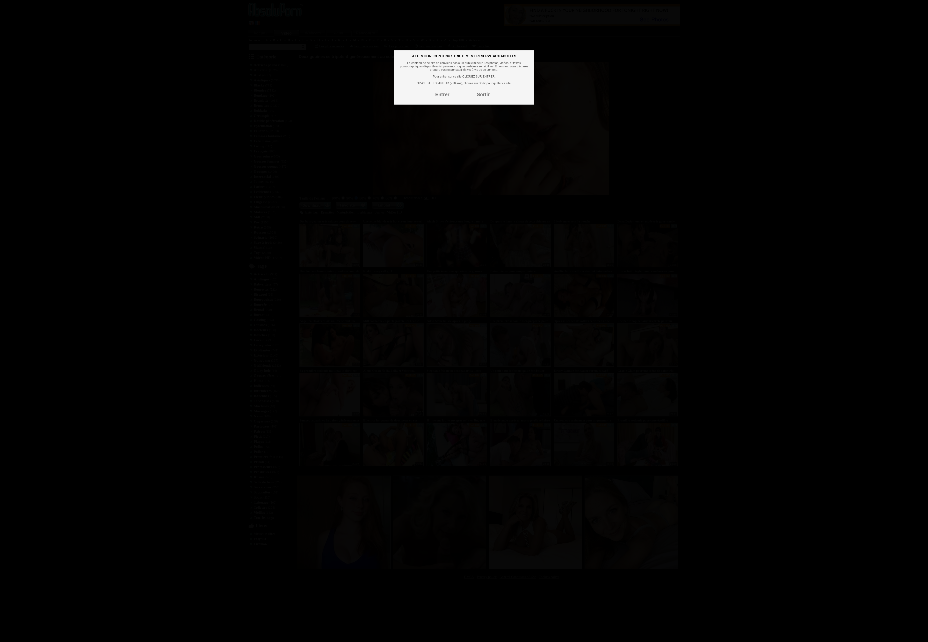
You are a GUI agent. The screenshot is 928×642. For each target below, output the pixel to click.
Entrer (442, 94)
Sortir (483, 94)
